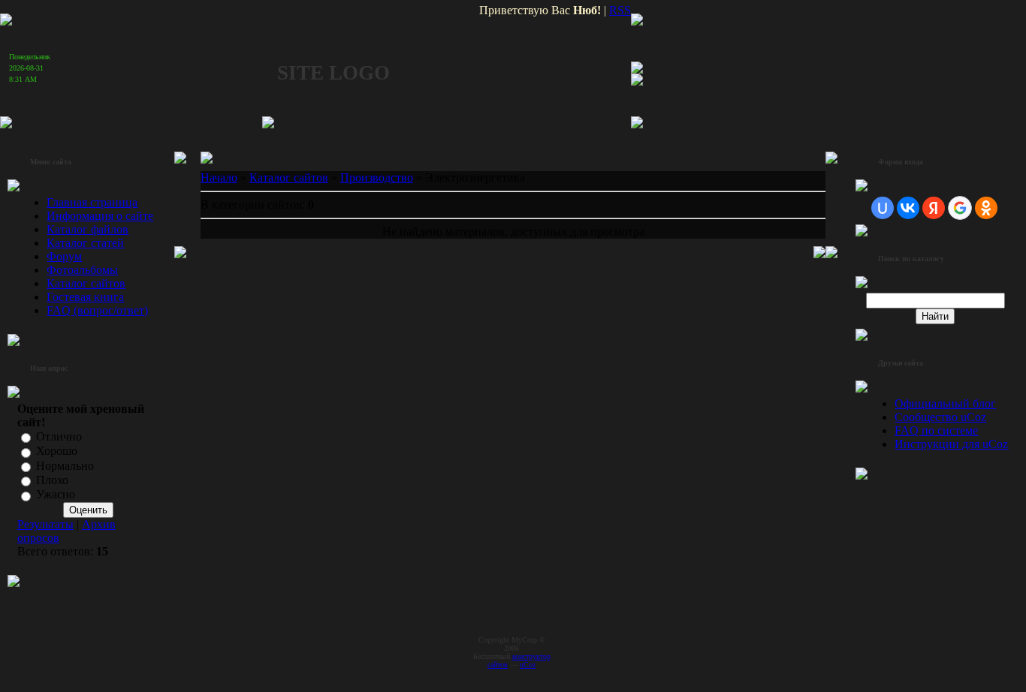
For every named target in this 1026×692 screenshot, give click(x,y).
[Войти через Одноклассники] (986, 208)
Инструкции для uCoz (951, 444)
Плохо (52, 480)
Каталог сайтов (86, 283)
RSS (620, 10)
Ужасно (55, 495)
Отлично (59, 436)
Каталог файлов (87, 229)
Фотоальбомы (82, 269)
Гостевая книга (85, 296)
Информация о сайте (100, 215)
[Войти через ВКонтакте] (908, 208)
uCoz (528, 664)
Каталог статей (85, 242)
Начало (219, 177)
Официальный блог (945, 403)
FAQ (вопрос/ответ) (97, 310)
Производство (376, 177)
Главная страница (92, 202)
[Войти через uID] (882, 208)
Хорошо (56, 451)
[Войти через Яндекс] (933, 208)
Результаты (45, 524)
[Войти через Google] (960, 208)
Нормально (65, 465)
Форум (64, 256)
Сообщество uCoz (940, 417)
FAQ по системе (936, 430)
